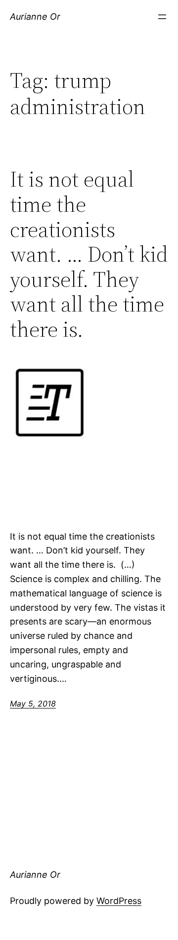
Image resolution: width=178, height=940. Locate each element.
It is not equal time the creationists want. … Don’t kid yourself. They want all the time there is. (89, 254)
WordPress (118, 901)
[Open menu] (162, 17)
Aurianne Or (35, 16)
